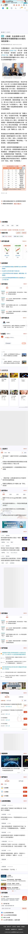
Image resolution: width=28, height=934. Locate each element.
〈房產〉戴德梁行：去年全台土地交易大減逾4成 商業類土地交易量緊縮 (12, 362)
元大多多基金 (4, 723)
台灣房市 (8, 32)
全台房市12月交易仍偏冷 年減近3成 (10, 271)
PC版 (5, 926)
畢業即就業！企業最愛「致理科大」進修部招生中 (4, 397)
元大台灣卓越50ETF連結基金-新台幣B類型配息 (12, 711)
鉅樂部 (18, 926)
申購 (25, 712)
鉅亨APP (9, 926)
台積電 (6, 792)
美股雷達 (8, 535)
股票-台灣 (8, 714)
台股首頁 (18, 232)
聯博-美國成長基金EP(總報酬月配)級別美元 (11, 704)
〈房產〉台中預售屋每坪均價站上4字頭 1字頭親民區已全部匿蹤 (11, 355)
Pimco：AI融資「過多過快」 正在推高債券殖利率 (23, 380)
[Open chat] (25, 8)
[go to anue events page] (21, 5)
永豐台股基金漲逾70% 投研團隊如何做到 (14, 201)
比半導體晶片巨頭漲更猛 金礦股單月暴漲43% (13, 380)
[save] (20, 8)
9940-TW (5, 55)
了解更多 (24, 241)
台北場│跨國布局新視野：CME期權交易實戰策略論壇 (16, 299)
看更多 (25, 283)
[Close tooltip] (24, 11)
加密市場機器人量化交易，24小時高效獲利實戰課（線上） (16, 306)
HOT (7, 292)
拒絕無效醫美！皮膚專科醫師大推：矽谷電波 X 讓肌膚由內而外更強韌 (23, 397)
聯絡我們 (20, 929)
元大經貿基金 (4, 717)
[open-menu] (1, 5)
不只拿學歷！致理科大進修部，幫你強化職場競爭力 (13, 397)
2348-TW (13, 50)
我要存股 (24, 232)
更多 (25, 452)
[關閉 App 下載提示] (1, 2)
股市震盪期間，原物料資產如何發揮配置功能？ (4, 380)
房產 (3, 32)
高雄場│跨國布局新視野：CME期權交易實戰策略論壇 (16, 312)
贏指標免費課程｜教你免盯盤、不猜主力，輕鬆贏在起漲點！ (16, 293)
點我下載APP (17, 203)
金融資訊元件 (14, 929)
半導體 (6, 796)
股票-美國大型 (9, 706)
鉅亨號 (14, 926)
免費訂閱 (24, 908)
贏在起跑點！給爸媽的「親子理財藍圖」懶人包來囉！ (13, 230)
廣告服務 (8, 929)
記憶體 (6, 788)
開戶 (25, 705)
